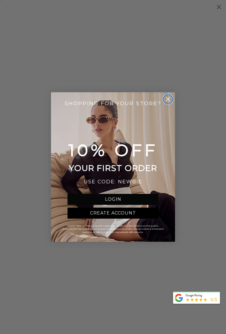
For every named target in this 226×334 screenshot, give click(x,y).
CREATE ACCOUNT (113, 213)
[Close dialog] (168, 99)
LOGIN (113, 199)
